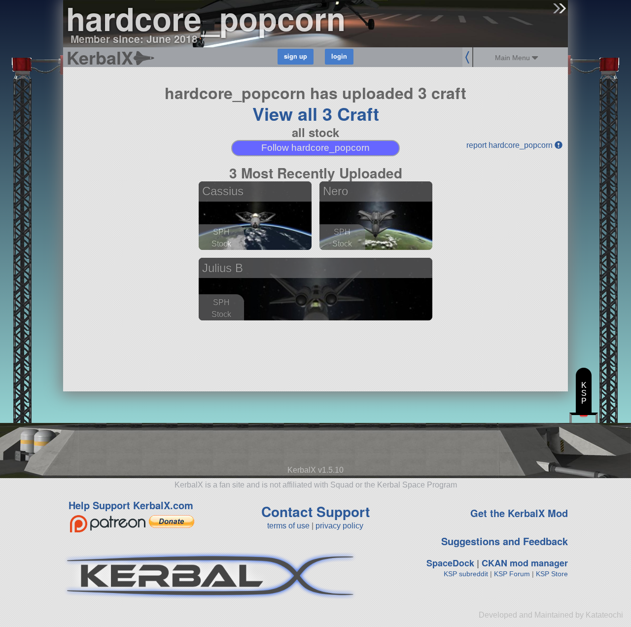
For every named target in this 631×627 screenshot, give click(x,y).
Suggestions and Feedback (504, 541)
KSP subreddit (466, 574)
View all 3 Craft (315, 113)
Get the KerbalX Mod (519, 513)
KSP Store (552, 574)
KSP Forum (512, 574)
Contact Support (315, 511)
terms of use (288, 526)
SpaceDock (450, 563)
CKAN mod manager (525, 563)
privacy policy (339, 526)
